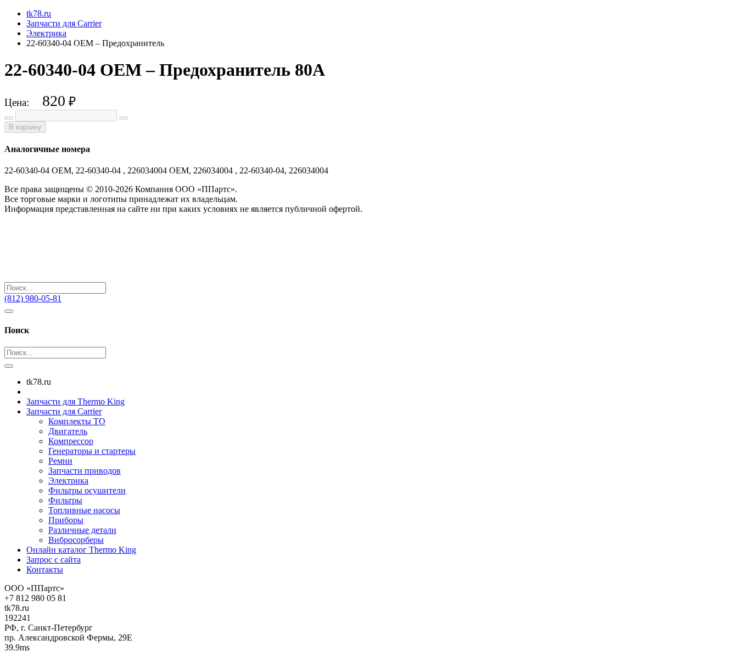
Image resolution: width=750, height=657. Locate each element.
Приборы (65, 520)
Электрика (68, 480)
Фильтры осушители (87, 490)
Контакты (44, 569)
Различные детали (82, 530)
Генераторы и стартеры (92, 451)
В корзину (25, 127)
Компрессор (70, 441)
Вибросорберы (76, 539)
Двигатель (67, 431)
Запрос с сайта (53, 559)
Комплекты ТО (76, 421)
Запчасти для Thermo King (75, 401)
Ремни (60, 460)
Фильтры (65, 500)
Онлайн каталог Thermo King (81, 549)
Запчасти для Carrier (64, 411)
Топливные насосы (84, 510)
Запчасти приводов (84, 470)
